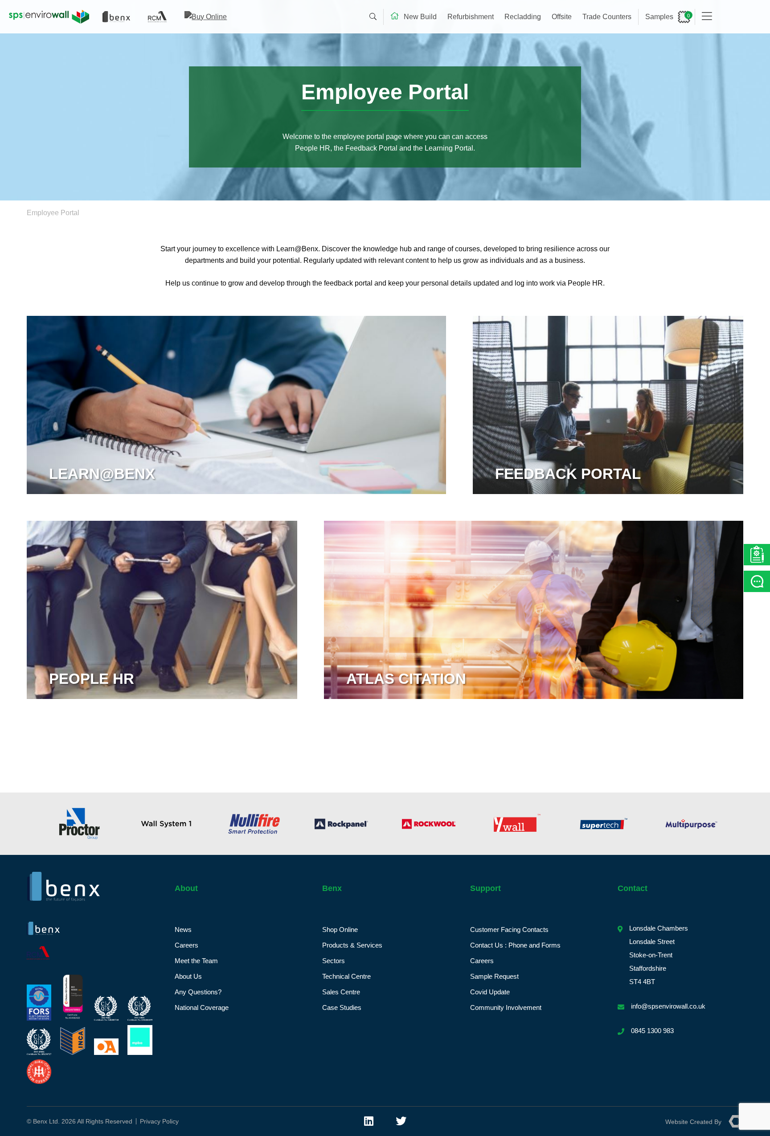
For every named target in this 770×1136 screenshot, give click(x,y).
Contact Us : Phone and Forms (515, 945)
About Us (188, 976)
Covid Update (490, 992)
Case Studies (341, 1007)
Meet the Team (196, 960)
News (183, 929)
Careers (186, 945)
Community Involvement (505, 1007)
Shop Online (340, 929)
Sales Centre (341, 992)
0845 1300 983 (652, 1030)
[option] (79, 823)
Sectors (333, 960)
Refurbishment (470, 16)
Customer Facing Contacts (509, 929)
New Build (420, 16)
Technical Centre (346, 976)
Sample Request (494, 976)
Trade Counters (606, 16)
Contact (632, 888)
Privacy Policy (159, 1121)
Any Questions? (198, 992)
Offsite (562, 16)
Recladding (522, 16)
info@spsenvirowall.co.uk (668, 1006)
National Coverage (202, 1007)
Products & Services (352, 945)
